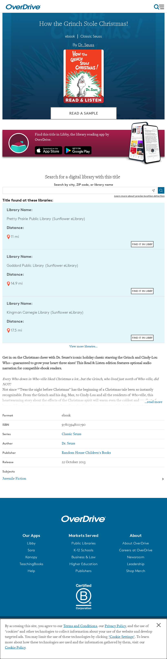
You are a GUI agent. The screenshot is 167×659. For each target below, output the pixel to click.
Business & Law (83, 557)
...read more (153, 402)
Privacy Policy (115, 626)
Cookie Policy (15, 648)
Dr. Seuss (86, 44)
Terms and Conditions (80, 626)
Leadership (135, 564)
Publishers (83, 571)
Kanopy (31, 557)
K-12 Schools (83, 550)
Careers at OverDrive (135, 550)
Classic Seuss (91, 36)
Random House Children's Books (86, 453)
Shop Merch (135, 571)
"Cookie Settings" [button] (122, 637)
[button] (31, 535)
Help (31, 571)
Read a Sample (83, 113)
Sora (31, 550)
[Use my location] (153, 190)
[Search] (161, 190)
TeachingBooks (31, 564)
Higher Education (83, 564)
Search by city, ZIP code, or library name (83, 184)
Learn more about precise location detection (139, 195)
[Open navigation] (159, 7)
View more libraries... (83, 346)
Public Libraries (83, 543)
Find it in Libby (142, 244)
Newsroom (135, 557)
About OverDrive (135, 543)
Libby (31, 543)
